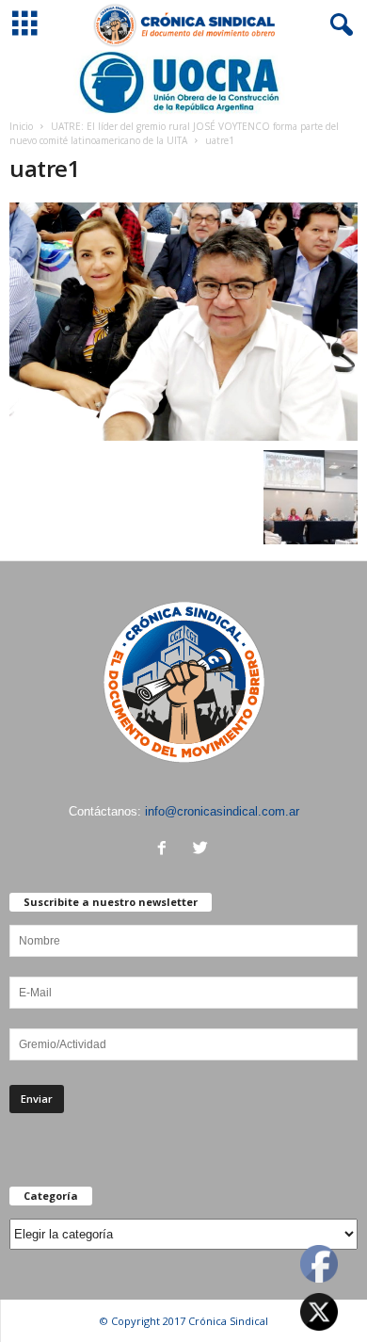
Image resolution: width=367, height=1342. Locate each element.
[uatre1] (183, 321)
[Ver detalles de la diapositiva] (183, 82)
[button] (338, 25)
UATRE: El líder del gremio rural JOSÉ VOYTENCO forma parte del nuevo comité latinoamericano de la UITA (174, 133)
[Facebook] (166, 850)
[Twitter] (202, 850)
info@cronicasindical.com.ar (222, 811)
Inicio (21, 126)
